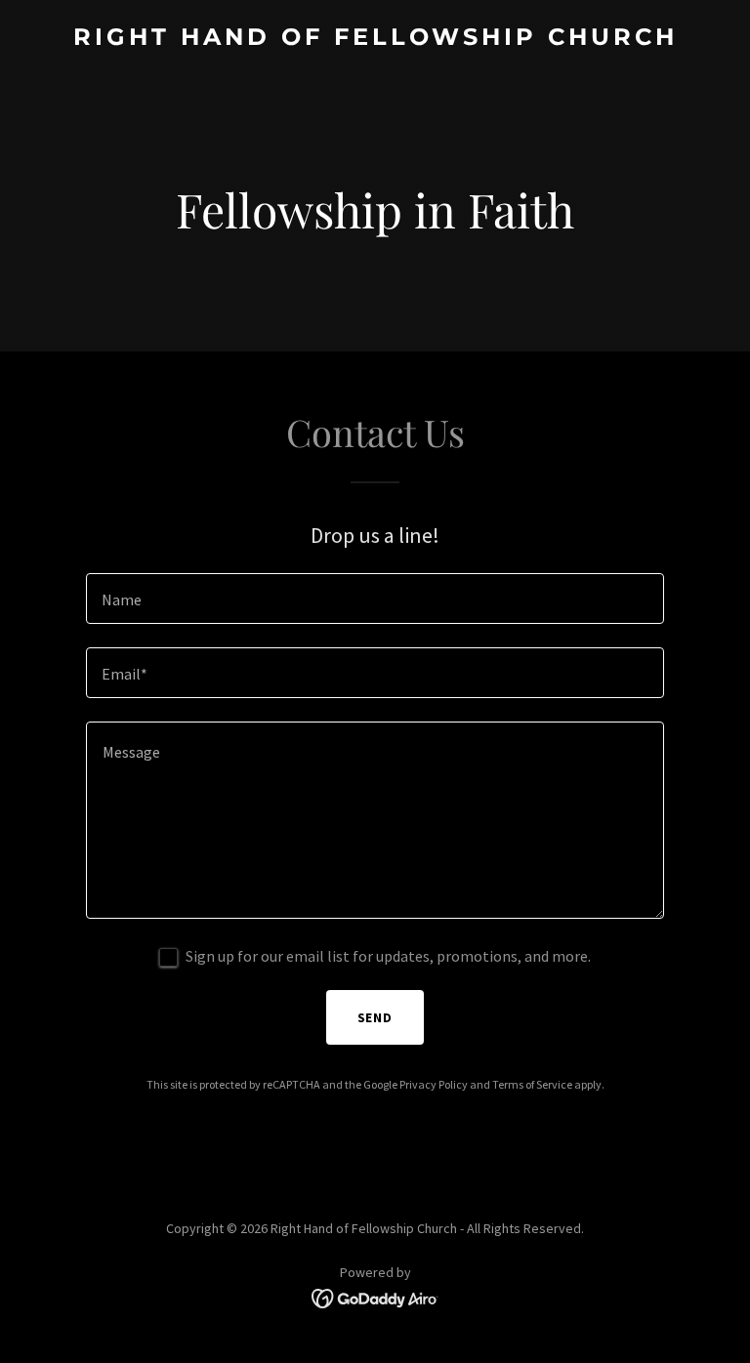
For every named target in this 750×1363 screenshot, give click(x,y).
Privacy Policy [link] (433, 1084)
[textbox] (375, 598)
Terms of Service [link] (532, 1084)
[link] (375, 39)
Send (375, 1017)
